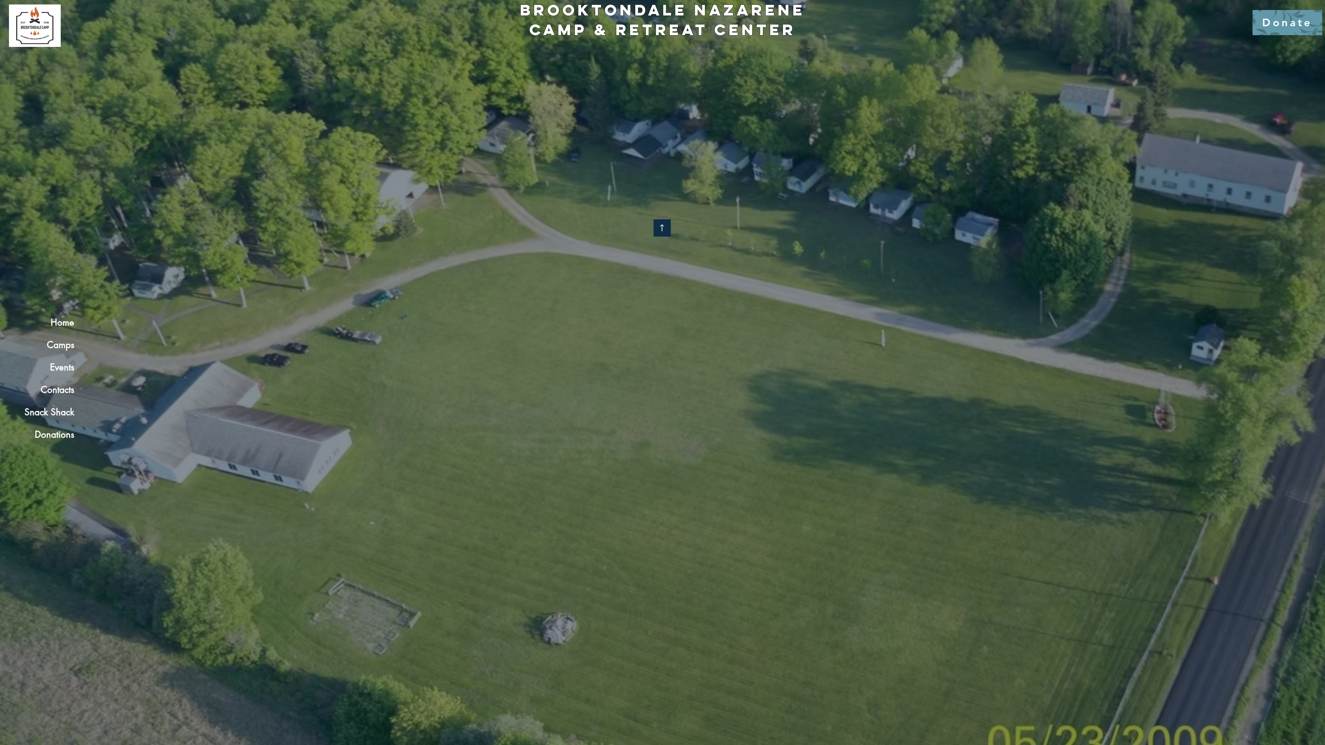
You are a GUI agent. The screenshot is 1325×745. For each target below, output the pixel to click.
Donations (54, 434)
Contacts (57, 390)
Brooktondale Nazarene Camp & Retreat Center (662, 19)
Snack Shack (49, 412)
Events (62, 367)
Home (62, 322)
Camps (60, 345)
